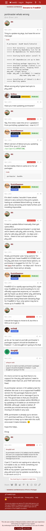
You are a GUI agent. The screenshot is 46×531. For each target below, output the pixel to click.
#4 (41, 140)
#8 (41, 252)
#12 (40, 358)
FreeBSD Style (10, 494)
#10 (40, 317)
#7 (41, 220)
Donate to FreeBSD (32, 7)
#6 (41, 194)
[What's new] (35, 2)
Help (36, 497)
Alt (7, 17)
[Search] (40, 2)
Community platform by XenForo (22, 503)
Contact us (8, 497)
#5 (41, 162)
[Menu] (6, 2)
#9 (41, 283)
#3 (41, 119)
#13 (40, 445)
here (9, 265)
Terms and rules (18, 497)
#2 (41, 102)
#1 (41, 30)
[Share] (37, 30)
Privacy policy (29, 497)
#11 (40, 336)
